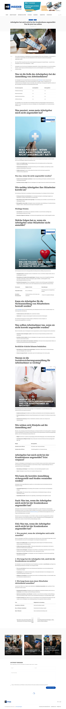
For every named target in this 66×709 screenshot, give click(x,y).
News (7, 14)
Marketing (42, 14)
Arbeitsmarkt (13, 14)
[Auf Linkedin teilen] (36, 51)
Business (30, 14)
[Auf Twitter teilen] (33, 51)
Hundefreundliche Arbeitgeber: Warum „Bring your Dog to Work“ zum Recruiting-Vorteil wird (13, 649)
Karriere (35, 14)
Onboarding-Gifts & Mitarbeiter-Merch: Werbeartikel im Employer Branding (52, 649)
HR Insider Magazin (19, 706)
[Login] (59, 14)
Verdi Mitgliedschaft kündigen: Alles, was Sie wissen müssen (45, 620)
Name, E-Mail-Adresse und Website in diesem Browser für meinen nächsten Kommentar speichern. (30, 684)
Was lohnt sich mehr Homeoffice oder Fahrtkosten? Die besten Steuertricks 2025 (25, 621)
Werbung (59, 706)
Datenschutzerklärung (44, 706)
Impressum (53, 706)
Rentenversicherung (34, 511)
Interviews (49, 14)
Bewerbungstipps (22, 14)
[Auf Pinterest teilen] (35, 51)
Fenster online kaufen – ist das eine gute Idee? (32, 650)
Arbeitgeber (20, 309)
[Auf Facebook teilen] (32, 51)
